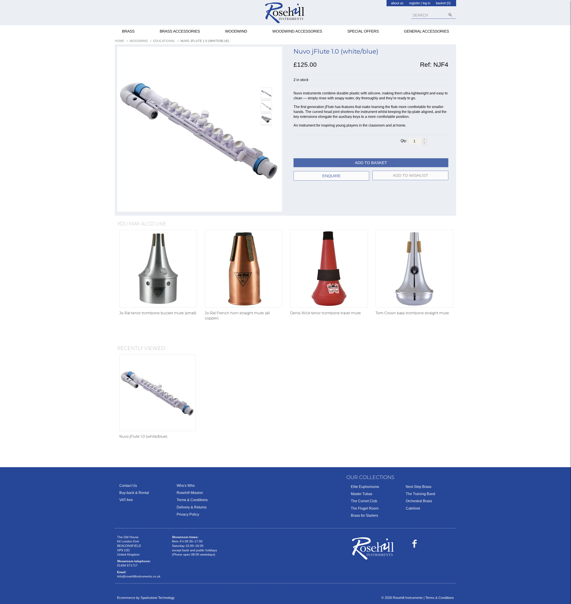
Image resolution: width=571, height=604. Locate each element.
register (414, 3)
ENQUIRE (331, 176)
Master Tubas (361, 494)
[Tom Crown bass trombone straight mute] (414, 269)
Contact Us (128, 485)
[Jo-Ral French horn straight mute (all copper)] (243, 269)
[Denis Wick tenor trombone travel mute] (329, 269)
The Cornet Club (364, 501)
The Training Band (420, 494)
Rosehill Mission (190, 493)
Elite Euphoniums (365, 487)
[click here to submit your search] (450, 15)
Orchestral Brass (419, 501)
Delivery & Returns (192, 507)
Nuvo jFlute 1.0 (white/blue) (143, 436)
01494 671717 (127, 565)
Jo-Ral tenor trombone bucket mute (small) (157, 313)
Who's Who (186, 485)
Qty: (404, 141)
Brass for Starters (364, 515)
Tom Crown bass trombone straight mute (412, 313)
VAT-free (126, 500)
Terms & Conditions (192, 500)
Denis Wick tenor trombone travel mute (325, 313)
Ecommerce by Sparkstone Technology (146, 598)
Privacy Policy (188, 514)
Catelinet (413, 508)
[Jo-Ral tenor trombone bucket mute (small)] (158, 269)
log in (426, 3)
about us (397, 3)
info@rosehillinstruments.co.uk (138, 576)
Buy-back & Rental (134, 493)
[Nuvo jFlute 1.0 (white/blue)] (199, 129)
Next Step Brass (418, 487)
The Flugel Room (365, 508)
